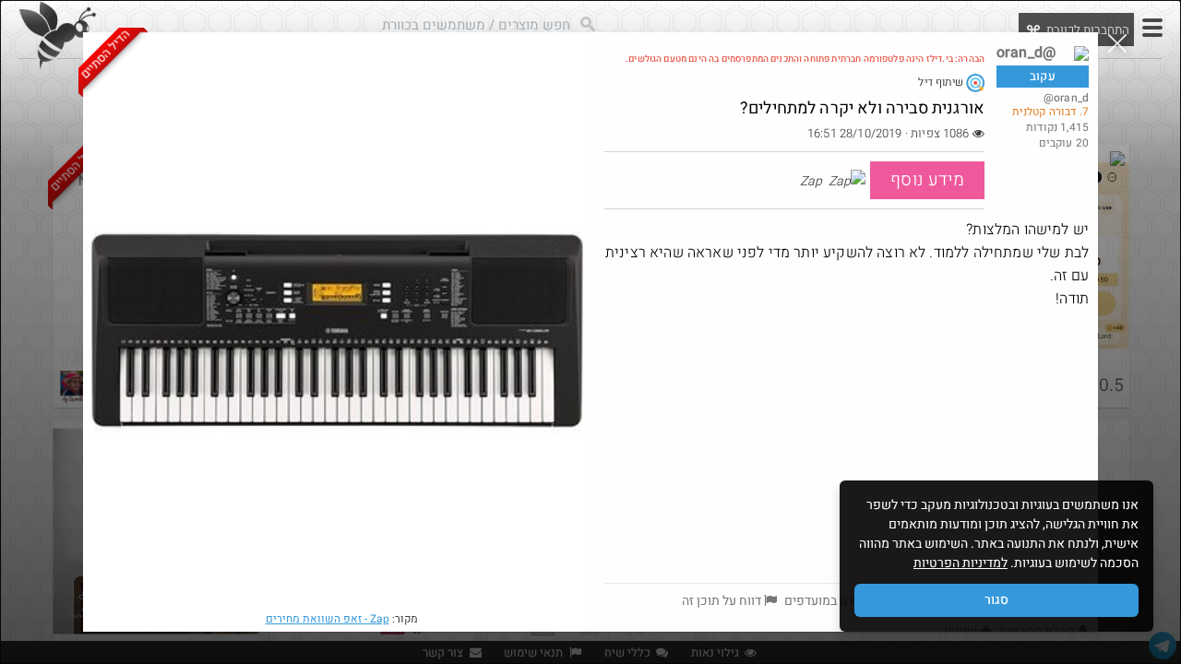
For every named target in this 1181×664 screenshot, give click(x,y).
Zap (327, 619)
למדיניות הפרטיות (960, 563)
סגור (996, 600)
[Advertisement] (846, 444)
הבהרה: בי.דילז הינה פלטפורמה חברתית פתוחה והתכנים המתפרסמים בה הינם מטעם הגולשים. (805, 59)
